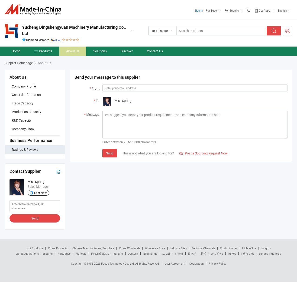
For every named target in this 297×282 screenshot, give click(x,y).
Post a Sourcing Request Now (203, 153)
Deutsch (133, 253)
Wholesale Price (155, 248)
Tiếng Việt (247, 253)
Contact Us (155, 51)
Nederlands (150, 253)
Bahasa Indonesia (270, 253)
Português (64, 253)
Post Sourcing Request (287, 30)
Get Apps (264, 10)
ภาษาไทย (217, 253)
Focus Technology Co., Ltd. (118, 263)
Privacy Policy (217, 263)
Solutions (100, 51)
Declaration (196, 263)
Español (47, 253)
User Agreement (174, 263)
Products (45, 51)
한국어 (179, 253)
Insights (266, 248)
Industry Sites (178, 248)
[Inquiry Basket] (249, 10)
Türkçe (232, 253)
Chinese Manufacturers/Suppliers (93, 248)
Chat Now (40, 193)
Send (35, 218)
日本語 (192, 253)
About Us (72, 51)
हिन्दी (203, 253)
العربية (166, 253)
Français (80, 253)
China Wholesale (129, 248)
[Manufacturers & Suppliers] (34, 9)
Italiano (118, 253)
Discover (127, 51)
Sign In (198, 10)
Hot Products (34, 248)
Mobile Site (249, 248)
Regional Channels (203, 248)
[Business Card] (58, 171)
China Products (58, 248)
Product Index (228, 248)
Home (16, 51)
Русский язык (100, 253)
